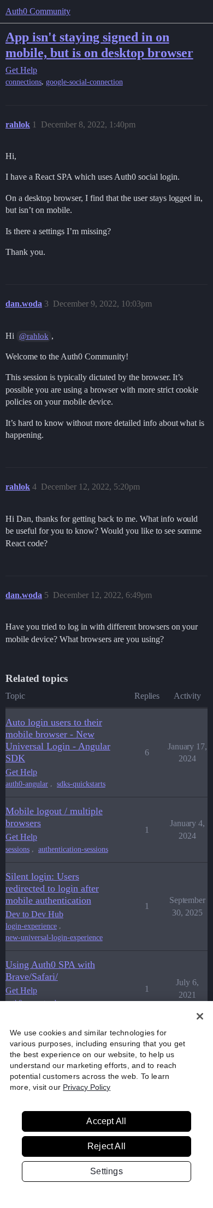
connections (23, 82)
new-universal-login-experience (54, 938)
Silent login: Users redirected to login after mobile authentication (52, 888)
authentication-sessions (73, 849)
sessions (17, 849)
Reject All (106, 1146)
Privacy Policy (86, 1087)
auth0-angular (26, 784)
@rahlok (34, 336)
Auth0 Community (37, 11)
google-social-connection (84, 82)
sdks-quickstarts (81, 784)
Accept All (106, 1121)
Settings (106, 1171)
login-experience (31, 926)
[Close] (200, 1016)
